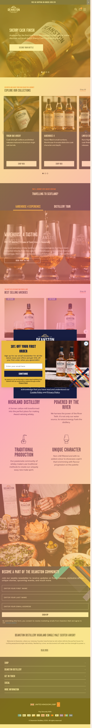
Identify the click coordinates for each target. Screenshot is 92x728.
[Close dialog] (86, 344)
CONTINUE (23, 373)
